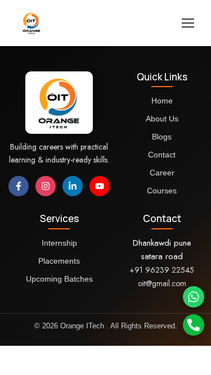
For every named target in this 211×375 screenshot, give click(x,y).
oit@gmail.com (162, 283)
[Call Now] (193, 325)
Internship (59, 242)
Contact (162, 154)
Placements (59, 260)
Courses (162, 190)
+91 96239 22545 (161, 269)
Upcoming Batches (59, 278)
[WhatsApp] (193, 297)
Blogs (162, 136)
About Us (162, 118)
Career (162, 172)
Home (162, 100)
